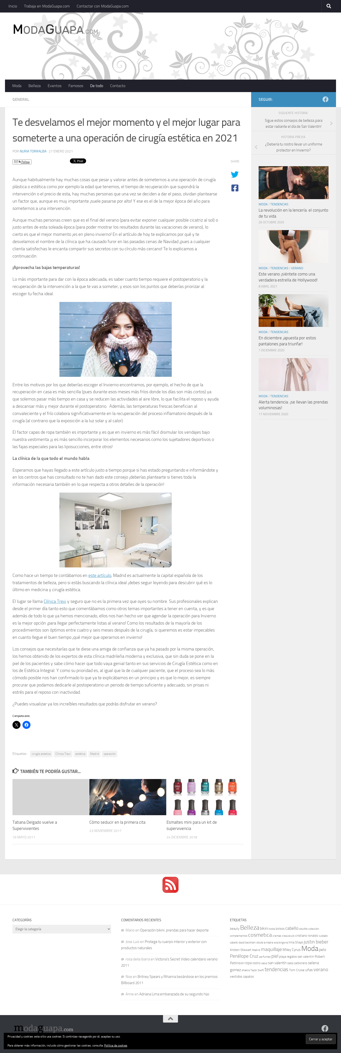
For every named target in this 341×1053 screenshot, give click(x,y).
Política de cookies (115, 1045)
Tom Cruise (297, 970)
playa (282, 956)
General (20, 99)
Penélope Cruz (244, 956)
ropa (248, 963)
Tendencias (279, 204)
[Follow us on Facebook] (326, 99)
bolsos (280, 928)
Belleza (34, 85)
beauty (234, 928)
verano (321, 969)
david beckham (247, 942)
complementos (238, 935)
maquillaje (271, 949)
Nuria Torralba (33, 151)
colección (313, 928)
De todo (96, 85)
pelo (322, 949)
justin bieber (316, 942)
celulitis (303, 928)
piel (274, 956)
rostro (256, 963)
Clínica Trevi (55, 601)
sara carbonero (297, 963)
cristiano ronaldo (306, 935)
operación (110, 754)
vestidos (236, 976)
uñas (309, 970)
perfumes (265, 956)
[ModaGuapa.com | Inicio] (55, 29)
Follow (25, 162)
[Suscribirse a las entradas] (170, 891)
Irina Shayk (296, 942)
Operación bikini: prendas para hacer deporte (174, 930)
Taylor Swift (257, 970)
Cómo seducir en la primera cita (117, 822)
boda (272, 928)
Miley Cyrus (292, 949)
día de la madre (264, 942)
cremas (277, 935)
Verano (297, 268)
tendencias (276, 969)
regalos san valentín (300, 956)
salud (264, 963)
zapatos (248, 976)
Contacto (117, 85)
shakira (246, 970)
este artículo (99, 575)
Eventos (54, 85)
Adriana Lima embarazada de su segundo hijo (174, 994)
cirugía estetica (41, 754)
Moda (16, 85)
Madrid (94, 754)
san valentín (277, 963)
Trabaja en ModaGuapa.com (47, 6)
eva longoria (281, 942)
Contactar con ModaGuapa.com (103, 6)
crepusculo (288, 935)
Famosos (75, 85)
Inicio (12, 6)
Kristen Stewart (240, 950)
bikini (264, 928)
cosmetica (260, 935)
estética (80, 754)
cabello (291, 928)
